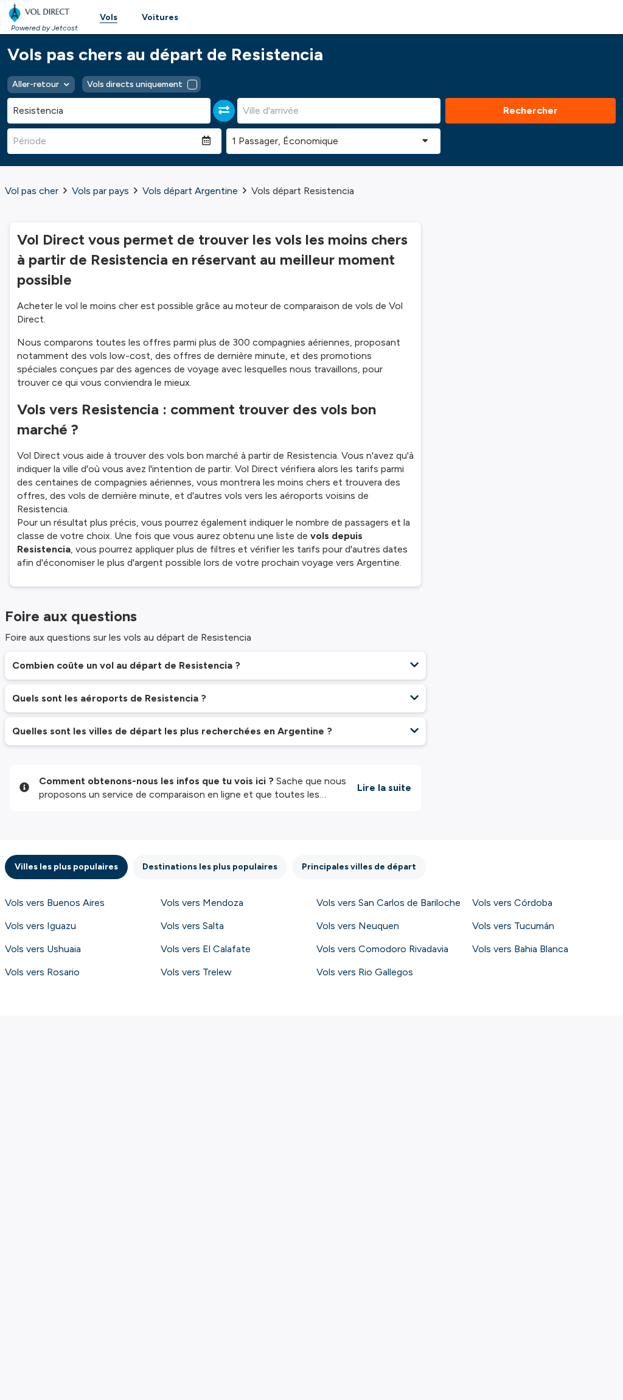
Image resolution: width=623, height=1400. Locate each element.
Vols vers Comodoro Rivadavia (382, 949)
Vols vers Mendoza (202, 902)
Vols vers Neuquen (357, 926)
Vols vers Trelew (196, 972)
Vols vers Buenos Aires (55, 902)
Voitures (160, 17)
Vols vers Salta (192, 926)
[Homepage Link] (41, 12)
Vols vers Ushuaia (43, 949)
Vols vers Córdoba (512, 902)
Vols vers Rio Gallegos (364, 972)
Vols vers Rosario (42, 972)
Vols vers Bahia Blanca (520, 949)
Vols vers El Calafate (206, 949)
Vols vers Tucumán (513, 926)
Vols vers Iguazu (40, 926)
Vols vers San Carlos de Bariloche (388, 902)
